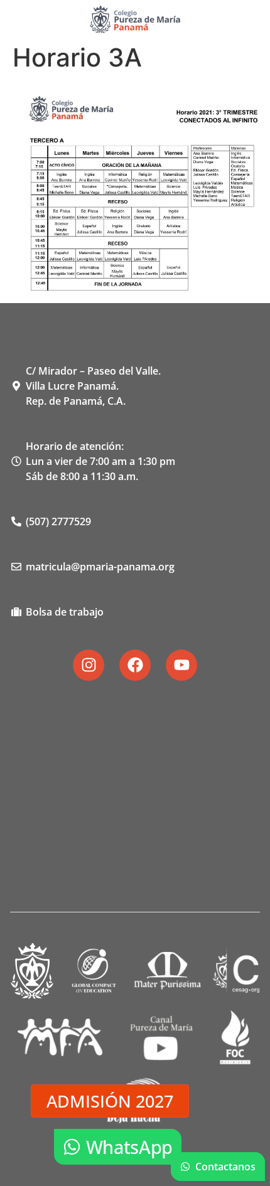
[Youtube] (181, 665)
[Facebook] (135, 665)
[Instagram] (88, 665)
